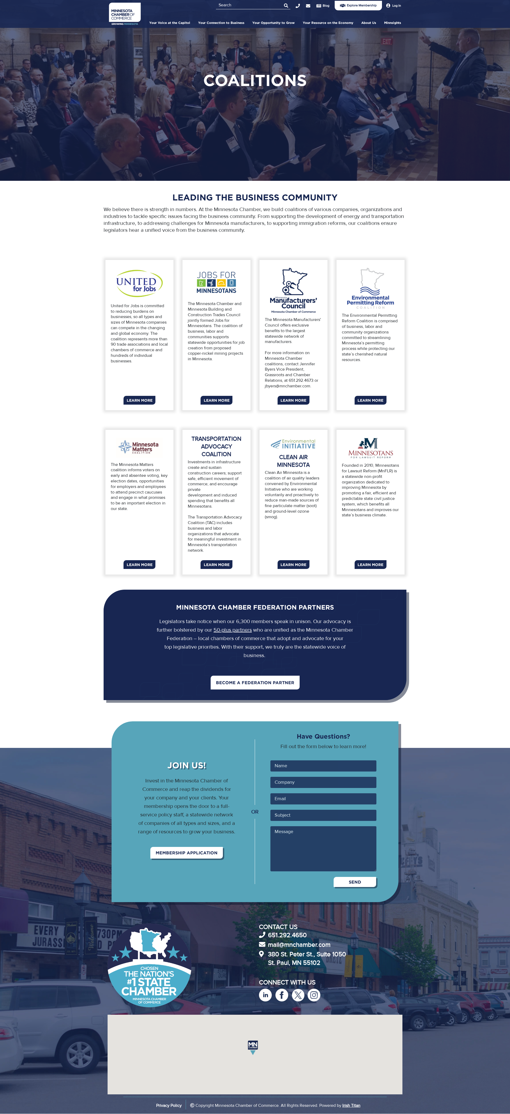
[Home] (125, 15)
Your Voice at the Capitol (169, 22)
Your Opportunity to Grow (273, 22)
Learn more (139, 400)
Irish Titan (351, 1105)
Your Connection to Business (221, 22)
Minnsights (392, 22)
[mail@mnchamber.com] (311, 6)
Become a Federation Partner (255, 682)
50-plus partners (233, 630)
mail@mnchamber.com (299, 945)
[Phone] (301, 6)
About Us (368, 22)
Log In (396, 5)
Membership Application (187, 852)
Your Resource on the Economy (328, 22)
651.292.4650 (287, 935)
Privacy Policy (169, 1105)
